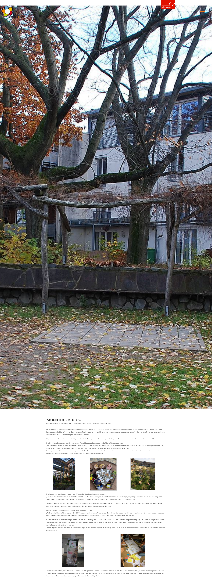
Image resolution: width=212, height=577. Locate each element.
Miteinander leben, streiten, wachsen (86, 423)
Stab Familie (53, 423)
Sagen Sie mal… (106, 423)
